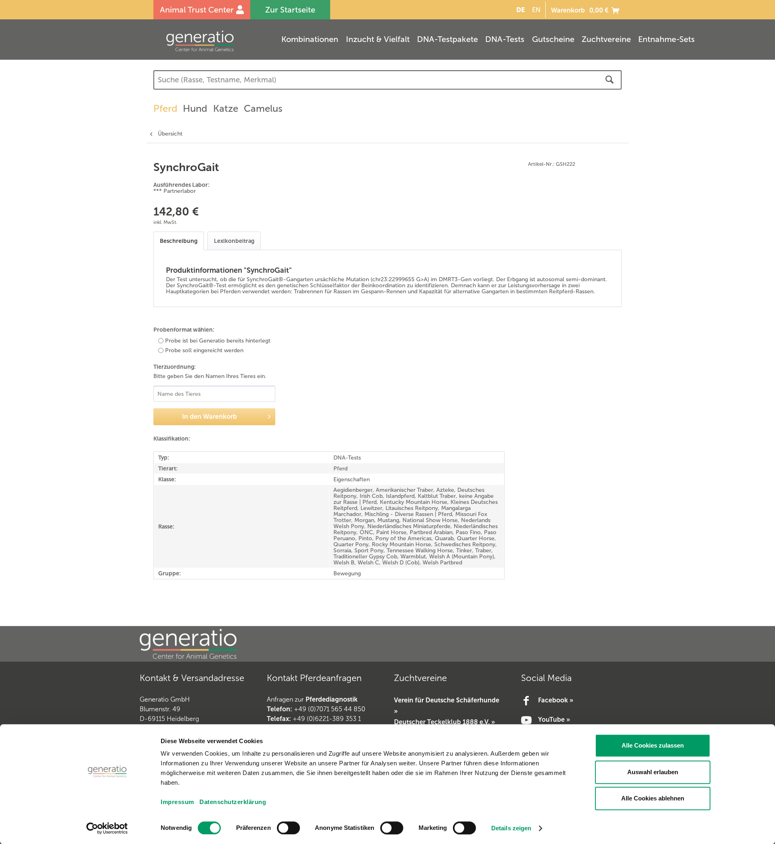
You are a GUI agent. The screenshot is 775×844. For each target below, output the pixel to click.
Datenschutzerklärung (232, 801)
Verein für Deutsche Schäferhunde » (446, 705)
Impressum (177, 801)
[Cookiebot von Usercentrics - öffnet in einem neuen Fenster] (107, 828)
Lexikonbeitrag (234, 241)
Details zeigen (511, 828)
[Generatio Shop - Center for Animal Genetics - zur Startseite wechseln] (216, 41)
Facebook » (555, 700)
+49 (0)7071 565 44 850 (329, 709)
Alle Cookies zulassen (653, 745)
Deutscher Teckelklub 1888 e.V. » (444, 722)
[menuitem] (519, 9)
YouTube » (554, 719)
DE (520, 9)
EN (536, 9)
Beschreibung (178, 241)
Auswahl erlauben (652, 772)
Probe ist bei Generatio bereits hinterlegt (217, 341)
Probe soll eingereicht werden (204, 350)
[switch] (288, 827)
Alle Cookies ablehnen (652, 798)
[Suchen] (609, 80)
